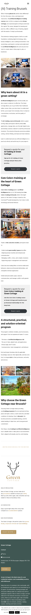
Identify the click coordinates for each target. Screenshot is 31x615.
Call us (4, 554)
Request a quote (15, 169)
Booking (5, 569)
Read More (24, 612)
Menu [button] (28, 3)
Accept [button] (11, 612)
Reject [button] (17, 612)
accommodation (13, 511)
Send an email (6, 557)
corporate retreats (11, 524)
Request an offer (8, 532)
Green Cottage (6, 4)
